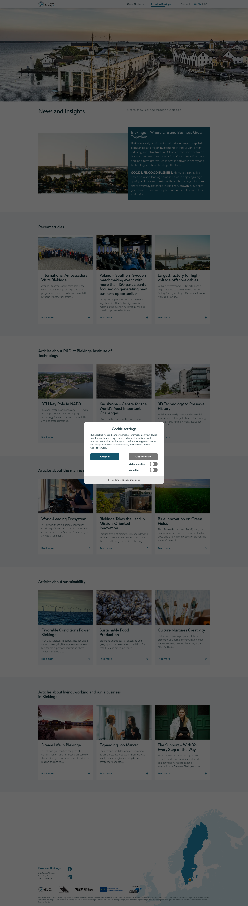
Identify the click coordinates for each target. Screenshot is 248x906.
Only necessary (143, 456)
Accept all (105, 456)
